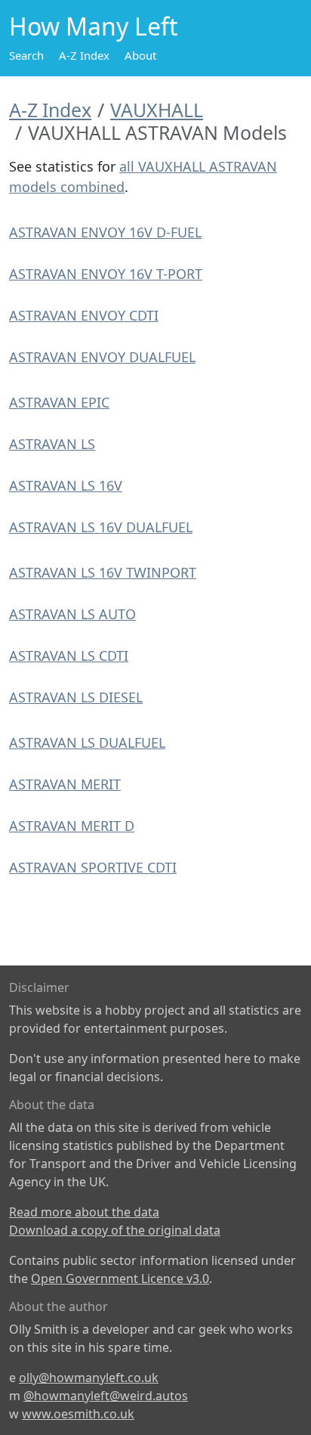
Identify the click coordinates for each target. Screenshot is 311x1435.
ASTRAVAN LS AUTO (72, 614)
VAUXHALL (156, 109)
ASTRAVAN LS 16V (65, 485)
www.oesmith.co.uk (78, 1414)
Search (26, 55)
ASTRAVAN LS (52, 444)
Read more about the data (84, 1212)
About (140, 55)
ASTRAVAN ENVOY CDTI (84, 315)
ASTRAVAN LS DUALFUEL (87, 742)
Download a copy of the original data (114, 1230)
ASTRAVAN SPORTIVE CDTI (93, 867)
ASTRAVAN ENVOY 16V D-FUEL (105, 232)
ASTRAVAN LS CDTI (68, 655)
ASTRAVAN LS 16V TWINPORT (102, 572)
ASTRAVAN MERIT (65, 784)
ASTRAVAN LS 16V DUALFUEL (100, 527)
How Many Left (93, 26)
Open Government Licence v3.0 (120, 1278)
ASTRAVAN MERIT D (71, 826)
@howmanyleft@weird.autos (105, 1395)
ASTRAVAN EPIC (59, 402)
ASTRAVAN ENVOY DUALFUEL (102, 357)
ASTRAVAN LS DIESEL (76, 697)
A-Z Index (84, 55)
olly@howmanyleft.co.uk (89, 1377)
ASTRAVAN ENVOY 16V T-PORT (105, 274)
